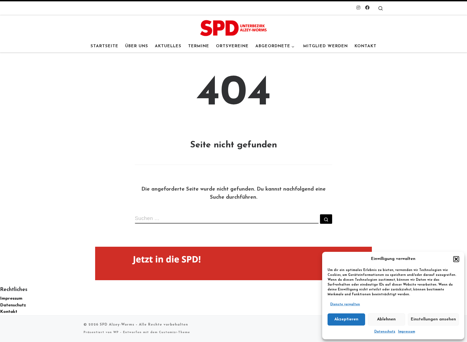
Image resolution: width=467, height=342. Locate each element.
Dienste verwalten (345, 304)
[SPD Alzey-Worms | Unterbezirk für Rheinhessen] (233, 27)
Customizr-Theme (174, 332)
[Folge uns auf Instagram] (358, 8)
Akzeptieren (346, 319)
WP (116, 332)
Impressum (406, 331)
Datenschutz (384, 331)
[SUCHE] (227, 219)
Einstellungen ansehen (433, 319)
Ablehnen (386, 319)
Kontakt (8, 312)
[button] (456, 259)
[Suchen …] (326, 219)
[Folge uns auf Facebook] (367, 8)
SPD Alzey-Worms (117, 324)
